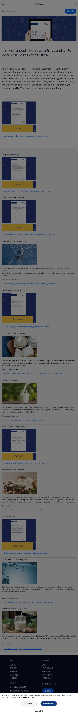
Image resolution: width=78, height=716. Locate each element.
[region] (39, 704)
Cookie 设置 (39, 711)
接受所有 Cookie (48, 703)
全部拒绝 (29, 703)
